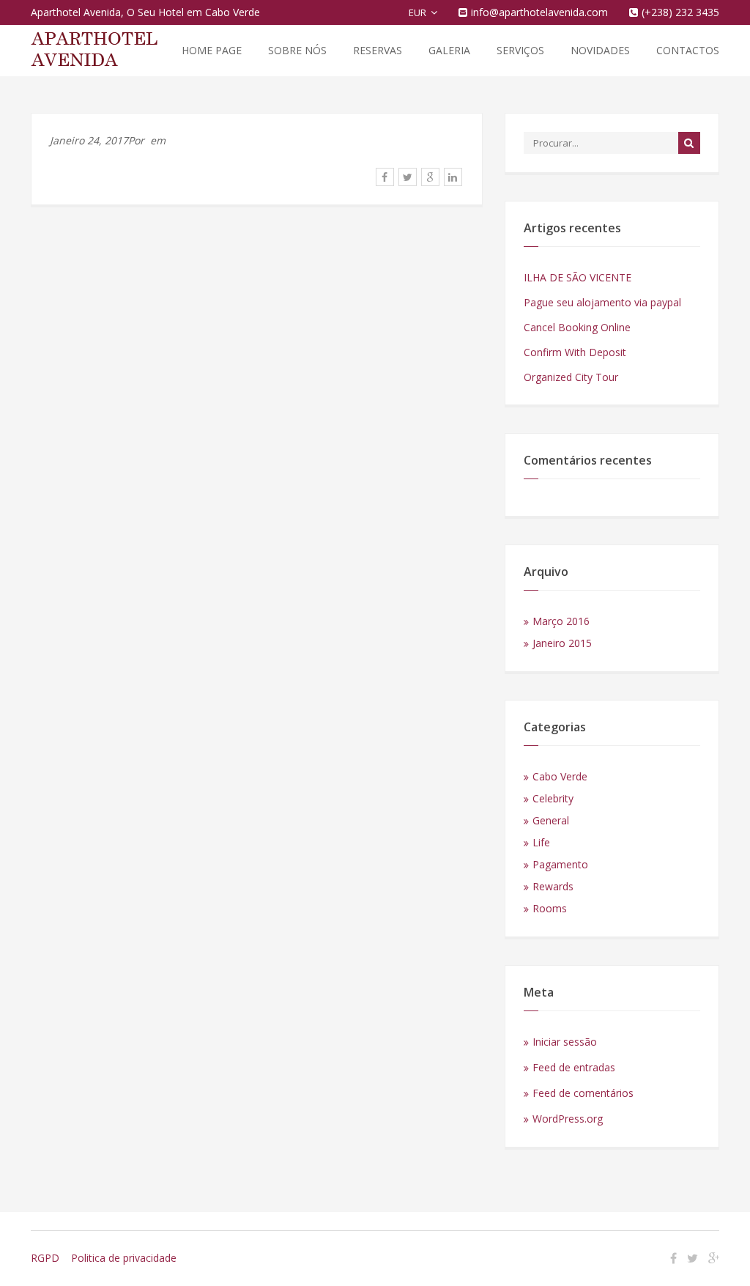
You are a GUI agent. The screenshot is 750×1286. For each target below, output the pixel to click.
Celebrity (552, 798)
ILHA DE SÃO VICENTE (577, 277)
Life (541, 842)
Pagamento (560, 864)
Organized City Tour (571, 377)
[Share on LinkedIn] (453, 177)
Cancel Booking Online (577, 327)
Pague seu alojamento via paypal (602, 302)
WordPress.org (567, 1119)
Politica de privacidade (124, 1258)
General (550, 820)
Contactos (687, 50)
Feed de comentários (583, 1093)
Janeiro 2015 (562, 643)
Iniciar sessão (564, 1042)
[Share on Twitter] (407, 177)
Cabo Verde (559, 776)
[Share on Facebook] (385, 177)
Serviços (520, 50)
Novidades (600, 50)
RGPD (45, 1258)
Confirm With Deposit (575, 352)
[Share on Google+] (430, 177)
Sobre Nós (297, 50)
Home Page (212, 50)
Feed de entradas (573, 1067)
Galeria (449, 50)
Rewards (552, 886)
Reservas (377, 50)
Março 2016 (561, 621)
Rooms (549, 908)
